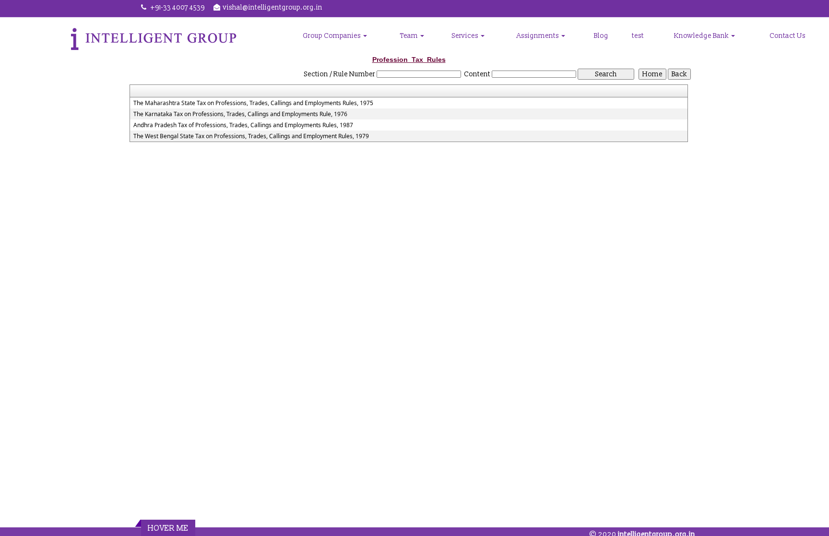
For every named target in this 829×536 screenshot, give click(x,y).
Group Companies (332, 36)
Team (409, 36)
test (638, 36)
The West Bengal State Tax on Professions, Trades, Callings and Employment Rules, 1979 (251, 136)
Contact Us (787, 36)
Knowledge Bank (702, 36)
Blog (601, 36)
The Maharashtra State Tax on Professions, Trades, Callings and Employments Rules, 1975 (253, 103)
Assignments (538, 36)
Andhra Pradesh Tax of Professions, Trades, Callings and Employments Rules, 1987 (243, 125)
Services (466, 36)
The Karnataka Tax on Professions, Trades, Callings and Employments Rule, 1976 (240, 114)
